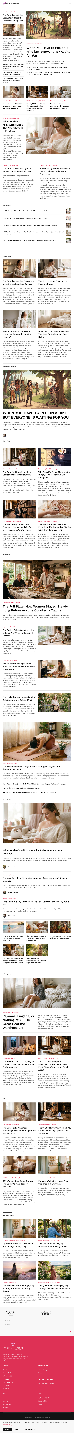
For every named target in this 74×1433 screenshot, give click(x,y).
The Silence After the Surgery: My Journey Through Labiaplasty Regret (18, 1288)
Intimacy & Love (7, 974)
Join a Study (42, 1370)
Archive (5, 1401)
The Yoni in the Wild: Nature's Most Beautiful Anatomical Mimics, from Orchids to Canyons (54, 527)
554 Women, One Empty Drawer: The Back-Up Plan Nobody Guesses (18, 1184)
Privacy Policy (7, 1425)
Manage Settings (30, 1429)
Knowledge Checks (47, 1383)
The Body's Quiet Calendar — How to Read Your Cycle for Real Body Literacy (19, 633)
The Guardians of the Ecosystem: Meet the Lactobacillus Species (13, 18)
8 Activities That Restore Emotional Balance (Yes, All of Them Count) (29, 792)
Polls (40, 1373)
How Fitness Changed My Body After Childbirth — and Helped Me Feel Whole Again (34, 784)
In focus (5, 1098)
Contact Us (7, 1404)
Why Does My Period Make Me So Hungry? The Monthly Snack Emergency (55, 171)
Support (5, 1407)
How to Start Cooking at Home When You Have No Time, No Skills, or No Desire (19, 666)
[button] (70, 3)
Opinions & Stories (8, 1215)
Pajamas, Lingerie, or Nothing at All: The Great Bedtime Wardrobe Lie (59, 106)
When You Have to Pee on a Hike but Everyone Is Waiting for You (48, 51)
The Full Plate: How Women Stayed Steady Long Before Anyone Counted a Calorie (35, 608)
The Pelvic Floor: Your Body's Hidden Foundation (21, 788)
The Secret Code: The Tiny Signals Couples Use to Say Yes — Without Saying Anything (19, 1064)
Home (5, 1370)
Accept (7, 1429)
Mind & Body (6, 555)
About (5, 1398)
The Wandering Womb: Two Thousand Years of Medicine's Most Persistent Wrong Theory (17, 527)
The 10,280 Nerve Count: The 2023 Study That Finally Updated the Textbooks (54, 1131)
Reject (17, 1429)
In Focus (6, 1379)
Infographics (42, 1401)
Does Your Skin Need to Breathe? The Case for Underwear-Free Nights (53, 334)
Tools (40, 1404)
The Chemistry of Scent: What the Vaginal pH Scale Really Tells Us (13, 80)
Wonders (6, 1388)
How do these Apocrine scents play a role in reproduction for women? (13, 66)
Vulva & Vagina (7, 256)
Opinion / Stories (44, 1398)
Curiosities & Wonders (9, 366)
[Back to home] (11, 3)
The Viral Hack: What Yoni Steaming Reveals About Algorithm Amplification (12, 106)
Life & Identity (7, 800)
